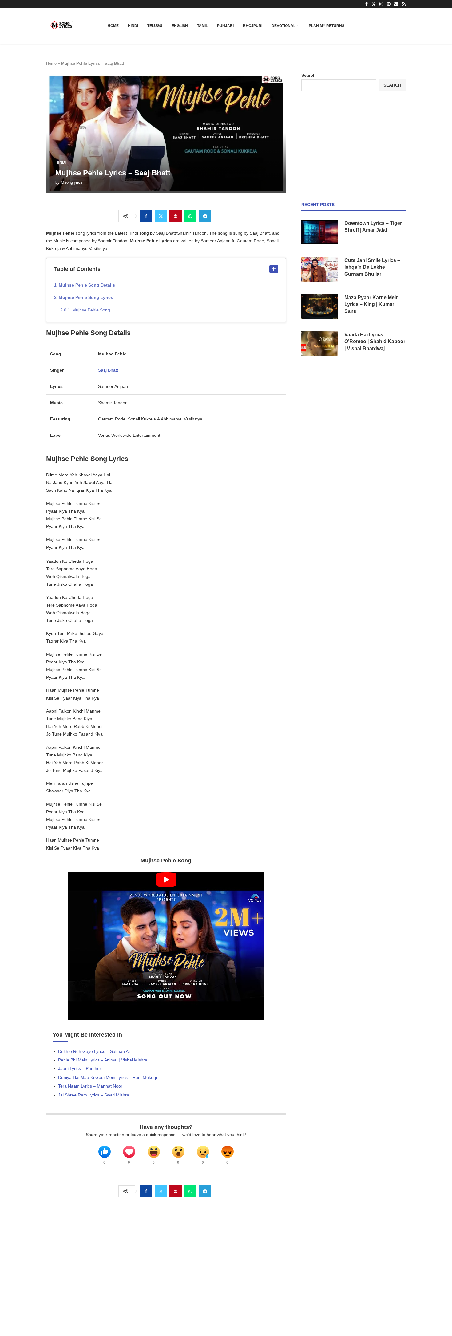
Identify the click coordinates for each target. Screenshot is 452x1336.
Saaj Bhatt (108, 370)
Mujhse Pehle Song (91, 309)
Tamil (202, 26)
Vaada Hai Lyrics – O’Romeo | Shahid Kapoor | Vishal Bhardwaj (374, 341)
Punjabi (225, 26)
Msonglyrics (71, 182)
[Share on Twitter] (161, 216)
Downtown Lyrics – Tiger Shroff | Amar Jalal (373, 226)
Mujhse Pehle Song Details (87, 285)
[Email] (396, 4)
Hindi (133, 26)
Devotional (283, 26)
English (180, 26)
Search (308, 75)
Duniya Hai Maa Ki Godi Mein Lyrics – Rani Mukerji (107, 1077)
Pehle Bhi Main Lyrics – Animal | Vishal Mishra (102, 1059)
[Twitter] (373, 4)
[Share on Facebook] (146, 216)
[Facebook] (366, 4)
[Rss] (404, 4)
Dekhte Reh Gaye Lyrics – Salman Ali (94, 1051)
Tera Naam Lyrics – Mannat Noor (90, 1086)
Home (113, 26)
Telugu (154, 26)
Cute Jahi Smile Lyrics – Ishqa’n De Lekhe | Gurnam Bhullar (372, 267)
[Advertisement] (353, 146)
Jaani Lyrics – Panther (79, 1068)
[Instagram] (381, 4)
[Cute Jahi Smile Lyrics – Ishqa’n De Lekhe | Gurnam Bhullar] (319, 269)
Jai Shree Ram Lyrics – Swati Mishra (93, 1094)
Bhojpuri (252, 26)
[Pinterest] (389, 4)
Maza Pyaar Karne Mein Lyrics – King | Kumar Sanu (371, 304)
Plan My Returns (326, 26)
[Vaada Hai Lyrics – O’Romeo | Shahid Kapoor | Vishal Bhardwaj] (319, 343)
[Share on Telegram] (205, 216)
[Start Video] (166, 946)
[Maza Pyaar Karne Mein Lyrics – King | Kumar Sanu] (319, 306)
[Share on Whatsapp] (190, 216)
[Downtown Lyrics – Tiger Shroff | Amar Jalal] (319, 232)
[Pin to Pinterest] (175, 216)
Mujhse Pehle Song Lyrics (86, 297)
